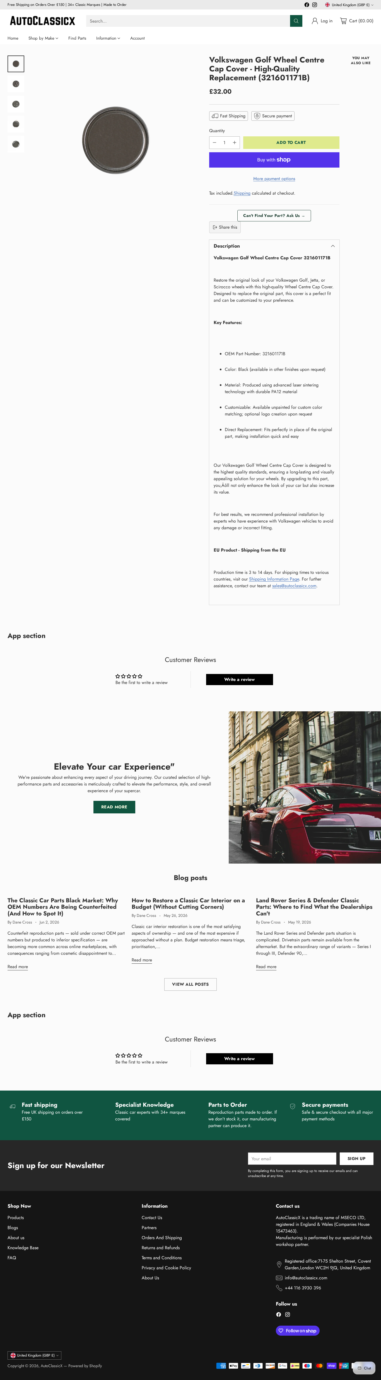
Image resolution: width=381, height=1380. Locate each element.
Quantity (217, 130)
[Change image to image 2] (16, 84)
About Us (150, 1278)
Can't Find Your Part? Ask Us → (274, 215)
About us (16, 1237)
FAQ (12, 1258)
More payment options (274, 178)
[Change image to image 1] (16, 63)
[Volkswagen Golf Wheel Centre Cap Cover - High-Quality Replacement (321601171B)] (115, 140)
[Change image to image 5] (16, 144)
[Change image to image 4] (16, 124)
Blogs (13, 1227)
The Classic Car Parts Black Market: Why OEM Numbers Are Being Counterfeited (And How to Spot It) (63, 907)
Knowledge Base (23, 1247)
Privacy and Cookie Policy (166, 1268)
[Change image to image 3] (16, 104)
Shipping (242, 193)
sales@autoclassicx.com (294, 586)
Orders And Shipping (162, 1237)
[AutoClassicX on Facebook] (307, 5)
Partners (149, 1227)
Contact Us (152, 1217)
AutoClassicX (51, 1366)
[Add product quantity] (235, 143)
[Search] (296, 21)
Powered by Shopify (85, 1366)
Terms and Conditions (162, 1258)
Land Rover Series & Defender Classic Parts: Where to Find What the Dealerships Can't (314, 907)
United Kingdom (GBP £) (351, 5)
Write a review (239, 679)
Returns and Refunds (161, 1247)
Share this (228, 227)
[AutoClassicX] (42, 21)
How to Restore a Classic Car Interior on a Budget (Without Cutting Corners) (188, 903)
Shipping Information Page (274, 579)
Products (16, 1217)
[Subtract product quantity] (214, 143)
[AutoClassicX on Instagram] (314, 5)
